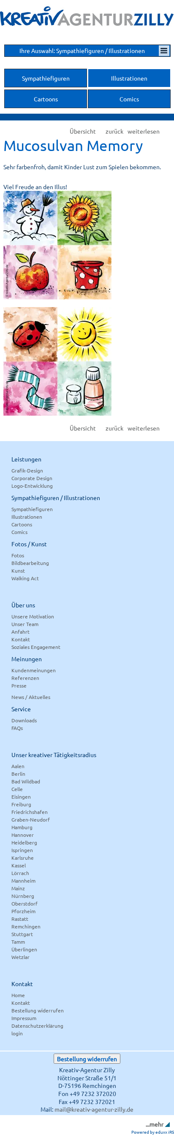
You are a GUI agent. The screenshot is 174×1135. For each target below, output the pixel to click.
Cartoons (21, 524)
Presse (19, 685)
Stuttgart (22, 934)
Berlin (18, 773)
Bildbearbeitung (30, 562)
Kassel (18, 865)
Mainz (18, 888)
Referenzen (25, 677)
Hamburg (22, 827)
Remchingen (26, 926)
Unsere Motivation (32, 616)
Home (18, 995)
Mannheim (23, 880)
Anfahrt (20, 631)
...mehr (154, 1124)
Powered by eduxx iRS (152, 1132)
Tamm (18, 941)
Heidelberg (24, 842)
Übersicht (83, 131)
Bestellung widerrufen (37, 1010)
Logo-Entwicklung (32, 485)
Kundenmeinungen (33, 670)
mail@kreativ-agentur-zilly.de (93, 1109)
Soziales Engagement (35, 646)
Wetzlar (20, 956)
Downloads (24, 720)
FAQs (17, 727)
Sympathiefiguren (32, 509)
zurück (114, 131)
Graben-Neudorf (30, 819)
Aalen (17, 766)
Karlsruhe (22, 857)
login (17, 1033)
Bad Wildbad (25, 781)
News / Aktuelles (30, 696)
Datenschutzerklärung (37, 1025)
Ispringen (22, 850)
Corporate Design (31, 478)
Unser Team (24, 624)
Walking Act (25, 578)
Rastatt (19, 918)
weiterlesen (144, 131)
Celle (17, 789)
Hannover (22, 834)
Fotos (17, 555)
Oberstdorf (24, 903)
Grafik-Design (27, 470)
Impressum (23, 1018)
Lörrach (20, 872)
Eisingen (21, 796)
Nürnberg (22, 895)
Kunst (18, 570)
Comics (19, 531)
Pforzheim (23, 911)
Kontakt (20, 639)
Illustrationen (26, 516)
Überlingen (24, 949)
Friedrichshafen (29, 811)
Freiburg (21, 804)
